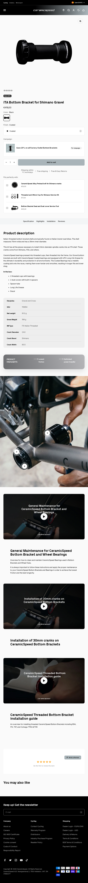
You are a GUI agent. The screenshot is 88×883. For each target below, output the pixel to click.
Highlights (40, 221)
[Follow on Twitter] (10, 860)
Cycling (5, 3)
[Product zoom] (80, 21)
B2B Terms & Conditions (72, 842)
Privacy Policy (9, 838)
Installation (51, 221)
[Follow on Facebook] (4, 860)
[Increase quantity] (14, 162)
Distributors (35, 834)
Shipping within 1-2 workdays (27, 171)
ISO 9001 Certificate (11, 834)
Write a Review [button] (74, 757)
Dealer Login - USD (70, 830)
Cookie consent (9, 842)
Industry (11, 3)
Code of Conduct (10, 846)
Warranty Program (38, 830)
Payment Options (69, 846)
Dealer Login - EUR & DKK (73, 826)
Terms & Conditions (70, 838)
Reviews (61, 221)
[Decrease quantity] (6, 162)
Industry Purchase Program (41, 838)
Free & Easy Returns (59, 171)
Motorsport (19, 3)
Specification (28, 221)
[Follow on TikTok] (26, 860)
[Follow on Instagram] (15, 860)
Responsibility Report (11, 850)
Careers (6, 830)
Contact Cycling (37, 826)
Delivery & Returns (70, 834)
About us (7, 826)
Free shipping (42, 171)
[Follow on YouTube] (21, 860)
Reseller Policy (36, 842)
